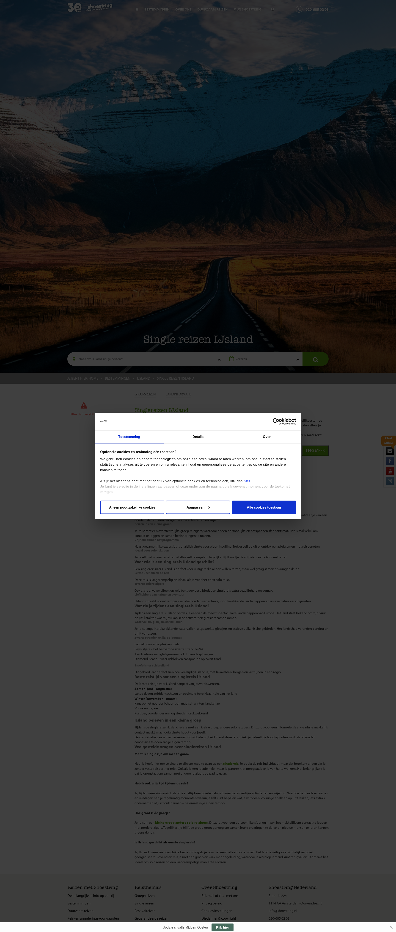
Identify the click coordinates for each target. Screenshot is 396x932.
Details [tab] (198, 437)
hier (247, 481)
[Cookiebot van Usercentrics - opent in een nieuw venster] (276, 421)
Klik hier (222, 927)
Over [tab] (267, 437)
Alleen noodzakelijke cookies (132, 507)
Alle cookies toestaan (264, 507)
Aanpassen (195, 507)
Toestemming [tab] (129, 437)
